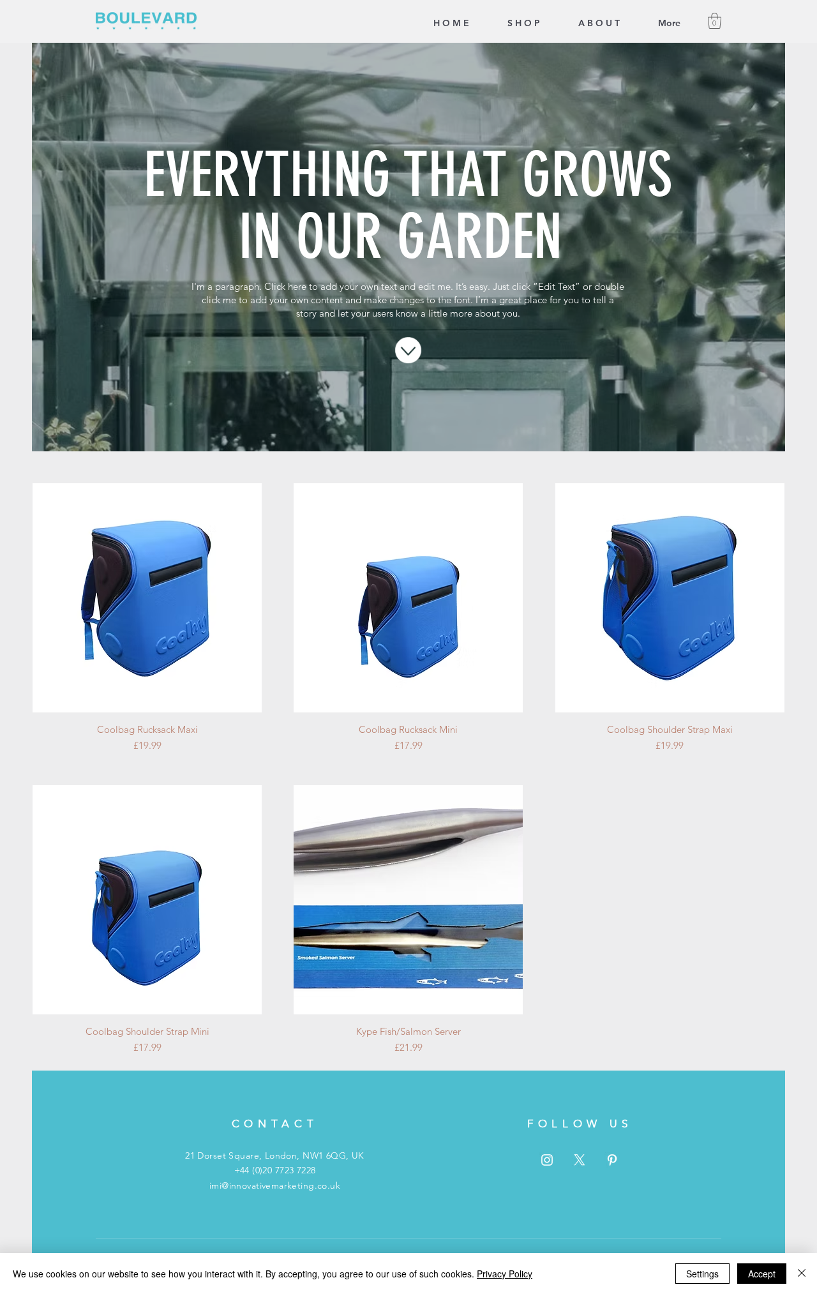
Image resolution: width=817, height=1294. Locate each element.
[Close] (801, 1273)
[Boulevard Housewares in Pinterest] (612, 1160)
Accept (762, 1273)
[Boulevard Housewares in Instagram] (547, 1160)
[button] (714, 21)
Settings (702, 1273)
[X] (579, 1160)
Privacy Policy (504, 1273)
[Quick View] (147, 597)
